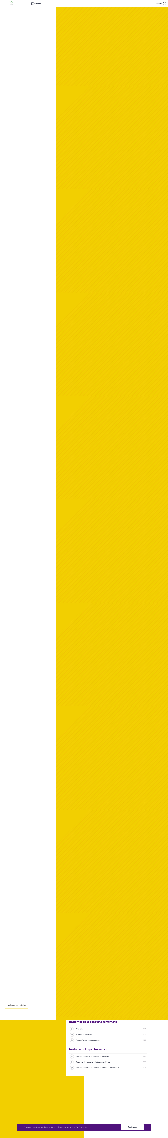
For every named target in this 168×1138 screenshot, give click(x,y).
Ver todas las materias (16, 1005)
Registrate (132, 1127)
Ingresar (159, 3)
